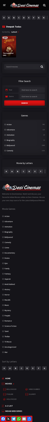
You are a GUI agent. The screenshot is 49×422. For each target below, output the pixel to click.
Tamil (6, 331)
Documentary (10, 253)
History (7, 289)
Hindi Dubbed (10, 284)
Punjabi (7, 315)
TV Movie (8, 342)
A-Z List (9, 405)
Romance (8, 321)
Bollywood (11, 145)
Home (7, 378)
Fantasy (8, 274)
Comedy (10, 150)
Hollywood (12, 399)
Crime (7, 247)
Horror (7, 294)
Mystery (8, 310)
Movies (8, 383)
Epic (6, 263)
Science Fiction (10, 326)
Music (7, 305)
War (6, 352)
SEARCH (24, 103)
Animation (10, 135)
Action (9, 124)
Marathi (7, 300)
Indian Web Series (13, 411)
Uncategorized (10, 347)
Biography (11, 140)
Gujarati (8, 279)
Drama (7, 258)
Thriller (7, 336)
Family (7, 268)
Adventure (11, 130)
